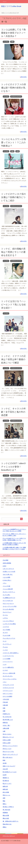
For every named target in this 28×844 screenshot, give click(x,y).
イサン (4, 583)
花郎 (4, 798)
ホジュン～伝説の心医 (9, 673)
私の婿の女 (6, 780)
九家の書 (5, 705)
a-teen (4, 566)
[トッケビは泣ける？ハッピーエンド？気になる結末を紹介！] (14, 330)
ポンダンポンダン (8, 676)
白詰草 (4, 774)
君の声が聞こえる (8, 719)
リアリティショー (8, 690)
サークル (5, 615)
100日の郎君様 (7, 563)
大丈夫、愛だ (6, 725)
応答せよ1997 (6, 743)
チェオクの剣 (6, 635)
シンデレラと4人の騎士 (9, 624)
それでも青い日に (8, 574)
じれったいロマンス (8, 568)
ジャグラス (6, 626)
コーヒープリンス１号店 (9, 606)
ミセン (4, 682)
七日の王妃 (6, 699)
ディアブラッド (7, 644)
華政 (4, 801)
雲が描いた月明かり (8, 806)
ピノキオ (5, 670)
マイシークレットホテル (9, 679)
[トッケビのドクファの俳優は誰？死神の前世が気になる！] (14, 113)
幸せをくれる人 (7, 734)
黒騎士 (4, 827)
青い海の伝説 (6, 809)
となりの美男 (6, 577)
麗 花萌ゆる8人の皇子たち (10, 821)
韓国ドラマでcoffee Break (11, 6)
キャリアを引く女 (8, 600)
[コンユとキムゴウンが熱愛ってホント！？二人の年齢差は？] (14, 168)
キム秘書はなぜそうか (9, 597)
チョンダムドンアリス (9, 638)
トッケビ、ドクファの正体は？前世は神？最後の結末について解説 (13, 359)
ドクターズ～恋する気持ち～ (11, 653)
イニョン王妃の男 (8, 589)
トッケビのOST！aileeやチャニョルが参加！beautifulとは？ (13, 466)
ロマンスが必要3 (7, 696)
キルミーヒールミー (8, 603)
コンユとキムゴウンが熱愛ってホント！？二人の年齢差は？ (13, 142)
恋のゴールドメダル (8, 751)
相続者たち (6, 777)
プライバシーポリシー (9, 836)
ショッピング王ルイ (8, 621)
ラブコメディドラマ (8, 684)
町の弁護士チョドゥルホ (9, 772)
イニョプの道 (6, 586)
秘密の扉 (5, 786)
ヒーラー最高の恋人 (8, 667)
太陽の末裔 (6, 728)
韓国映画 (5, 812)
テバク (4, 641)
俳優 (12, 41)
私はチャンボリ (7, 783)
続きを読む (24, 77)
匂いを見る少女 (7, 716)
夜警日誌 (5, 722)
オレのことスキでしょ (9, 592)
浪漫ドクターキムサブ (9, 766)
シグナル (5, 618)
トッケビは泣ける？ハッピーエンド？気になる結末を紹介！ (13, 304)
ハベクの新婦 (6, 658)
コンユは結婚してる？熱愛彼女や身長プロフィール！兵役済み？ (13, 32)
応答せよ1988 (6, 740)
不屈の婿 (5, 702)
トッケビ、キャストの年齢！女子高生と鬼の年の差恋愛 (13, 411)
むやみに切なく (7, 580)
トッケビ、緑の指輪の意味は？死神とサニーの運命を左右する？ (13, 252)
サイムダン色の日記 (8, 609)
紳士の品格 (6, 792)
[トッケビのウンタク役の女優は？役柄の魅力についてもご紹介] (14, 223)
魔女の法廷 (6, 818)
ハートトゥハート (8, 661)
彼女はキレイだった (8, 737)
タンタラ (5, 632)
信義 (4, 708)
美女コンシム (6, 795)
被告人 (4, 804)
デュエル (5, 647)
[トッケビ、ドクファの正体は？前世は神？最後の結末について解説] (14, 385)
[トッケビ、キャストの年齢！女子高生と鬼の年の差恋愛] (14, 437)
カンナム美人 (6, 594)
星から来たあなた (8, 757)
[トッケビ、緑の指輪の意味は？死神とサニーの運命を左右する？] (14, 277)
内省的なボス (6, 714)
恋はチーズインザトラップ (10, 754)
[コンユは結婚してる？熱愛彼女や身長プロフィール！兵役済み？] (14, 58)
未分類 (4, 763)
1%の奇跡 (5, 560)
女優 (17, 151)
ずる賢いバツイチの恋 (9, 571)
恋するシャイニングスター (10, 745)
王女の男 (5, 769)
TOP (11, 12)
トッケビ (6, 41)
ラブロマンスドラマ (16, 96)
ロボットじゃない (8, 693)
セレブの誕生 (6, 629)
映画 (4, 760)
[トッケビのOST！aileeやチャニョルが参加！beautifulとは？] (14, 492)
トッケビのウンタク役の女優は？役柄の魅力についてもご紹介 (13, 197)
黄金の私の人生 (7, 824)
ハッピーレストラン (8, 655)
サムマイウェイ (7, 612)
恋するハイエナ (7, 748)
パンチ (4, 664)
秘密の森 (5, 789)
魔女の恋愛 (6, 815)
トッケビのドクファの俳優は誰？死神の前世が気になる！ (13, 87)
